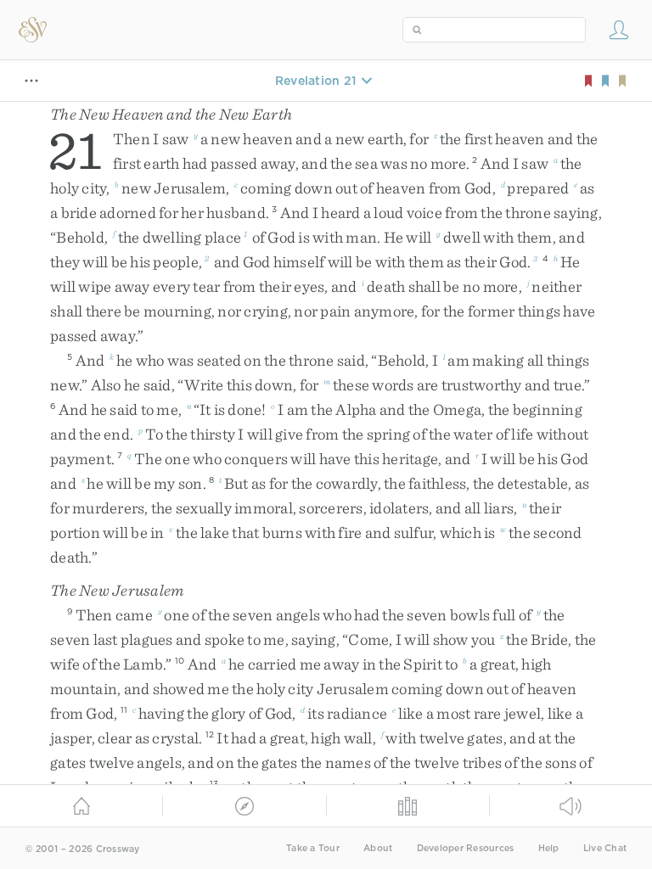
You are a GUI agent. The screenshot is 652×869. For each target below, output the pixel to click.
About (377, 848)
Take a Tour (313, 848)
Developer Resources (465, 848)
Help (548, 848)
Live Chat (605, 848)
